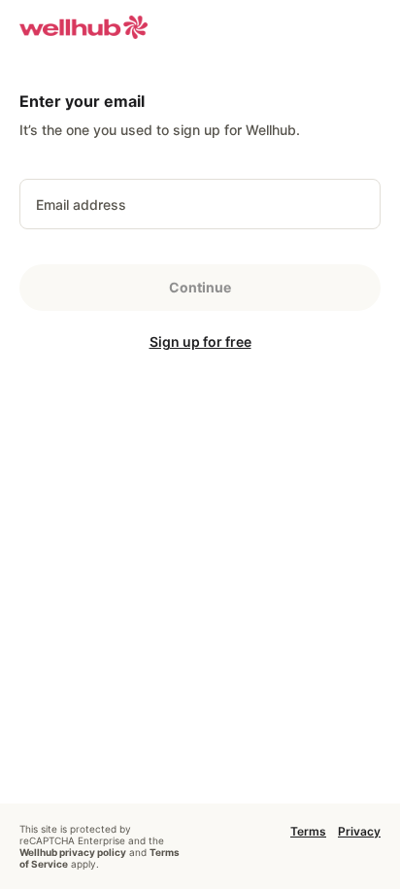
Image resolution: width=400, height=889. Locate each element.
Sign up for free (200, 342)
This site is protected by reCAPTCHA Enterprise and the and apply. (99, 846)
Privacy (359, 831)
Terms (308, 831)
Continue (200, 287)
